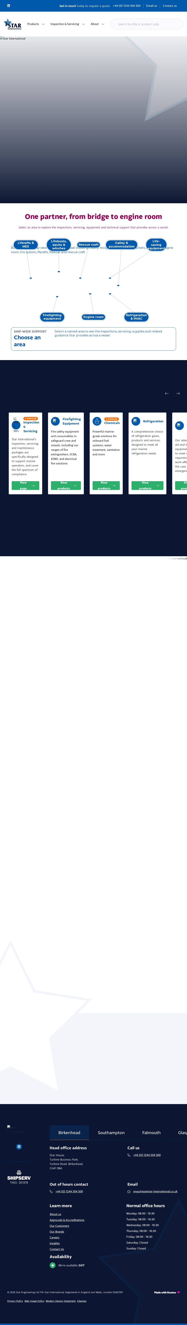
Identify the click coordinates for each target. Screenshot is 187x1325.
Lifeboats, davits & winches (59, 245)
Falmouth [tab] (151, 1132)
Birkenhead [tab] (69, 1132)
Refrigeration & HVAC (136, 316)
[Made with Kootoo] (167, 1299)
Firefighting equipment (52, 316)
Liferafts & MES (26, 244)
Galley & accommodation (122, 244)
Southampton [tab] (111, 1132)
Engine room (93, 317)
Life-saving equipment (156, 245)
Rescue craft (88, 244)
